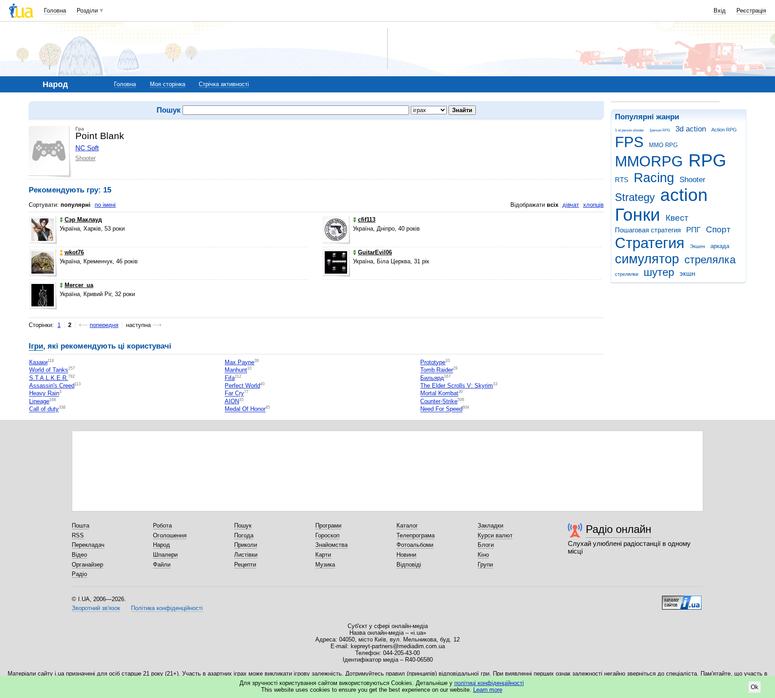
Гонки (637, 214)
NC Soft (87, 148)
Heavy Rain (44, 393)
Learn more (487, 689)
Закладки (490, 525)
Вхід (720, 10)
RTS (621, 179)
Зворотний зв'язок (96, 608)
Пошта (80, 525)
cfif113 (366, 219)
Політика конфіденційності (167, 608)
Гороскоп (327, 535)
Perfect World (242, 385)
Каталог (407, 525)
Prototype (432, 362)
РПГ (693, 230)
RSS (78, 535)
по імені (105, 204)
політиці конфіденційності (489, 683)
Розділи (87, 10)
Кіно (483, 554)
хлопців (593, 204)
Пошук (243, 525)
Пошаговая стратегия (648, 230)
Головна (55, 10)
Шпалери (165, 554)
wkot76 (74, 252)
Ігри (36, 346)
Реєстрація (751, 10)
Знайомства (331, 544)
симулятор (647, 259)
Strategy (635, 197)
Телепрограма (415, 535)
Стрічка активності (224, 84)
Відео (79, 554)
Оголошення (170, 535)
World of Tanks (48, 370)
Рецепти (245, 564)
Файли (161, 564)
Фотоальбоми (414, 544)
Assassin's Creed (51, 385)
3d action (690, 129)
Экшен (697, 246)
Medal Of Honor (245, 409)
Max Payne (239, 362)
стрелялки (626, 274)
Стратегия (649, 243)
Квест (677, 217)
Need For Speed (441, 409)
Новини (406, 554)
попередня (104, 325)
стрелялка (710, 260)
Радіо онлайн (618, 529)
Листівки (245, 554)
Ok (754, 687)
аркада (719, 246)
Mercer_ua (79, 285)
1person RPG (659, 130)
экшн (687, 273)
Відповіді (408, 564)
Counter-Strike (438, 401)
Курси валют (495, 535)
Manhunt (236, 370)
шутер (659, 272)
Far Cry (234, 393)
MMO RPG (663, 145)
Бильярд (432, 378)
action (684, 195)
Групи (485, 564)
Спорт (718, 229)
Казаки (38, 362)
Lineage (39, 401)
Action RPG (724, 129)
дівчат (570, 204)
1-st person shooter (629, 130)
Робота (162, 525)
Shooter (692, 179)
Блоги (486, 544)
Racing (654, 177)
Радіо (79, 574)
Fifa (230, 378)
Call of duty (44, 409)
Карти (323, 554)
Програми (328, 525)
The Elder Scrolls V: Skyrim (456, 385)
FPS (629, 142)
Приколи (245, 544)
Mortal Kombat (439, 393)
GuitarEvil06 (375, 252)
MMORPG (649, 161)
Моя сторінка (167, 84)
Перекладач (88, 544)
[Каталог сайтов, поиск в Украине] (681, 599)
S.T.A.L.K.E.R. (48, 378)
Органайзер (87, 564)
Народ (161, 544)
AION (232, 401)
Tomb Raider (436, 370)
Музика (325, 564)
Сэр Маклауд (83, 219)
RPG (707, 160)
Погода (243, 535)
